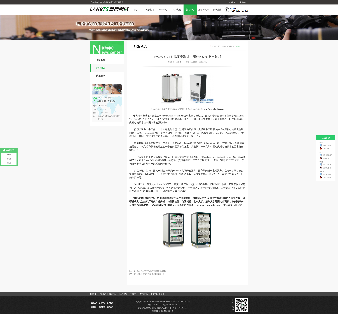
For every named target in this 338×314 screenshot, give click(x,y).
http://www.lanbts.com (208, 205)
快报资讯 (100, 75)
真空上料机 (144, 294)
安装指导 (110, 303)
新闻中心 (230, 46)
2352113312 (327, 149)
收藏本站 (243, 2)
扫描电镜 (112, 294)
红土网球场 (123, 294)
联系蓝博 (110, 307)
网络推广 (103, 294)
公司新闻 (100, 60)
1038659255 (327, 158)
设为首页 (232, 2)
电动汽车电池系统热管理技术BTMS (151, 271)
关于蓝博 (94, 303)
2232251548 (327, 178)
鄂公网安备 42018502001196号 (162, 311)
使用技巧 (94, 307)
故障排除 (102, 307)
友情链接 (133, 294)
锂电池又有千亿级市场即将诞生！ (151, 274)
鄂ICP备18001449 (184, 302)
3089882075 (327, 168)
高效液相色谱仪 (156, 294)
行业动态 (100, 68)
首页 (224, 46)
